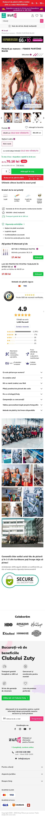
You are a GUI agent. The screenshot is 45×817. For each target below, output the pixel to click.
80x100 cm (37, 133)
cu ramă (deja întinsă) (20, 151)
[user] (32, 15)
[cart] (41, 15)
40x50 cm (16, 133)
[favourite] (36, 15)
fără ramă (7, 144)
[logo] (12, 15)
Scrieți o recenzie (22, 327)
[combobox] (21, 21)
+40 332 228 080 (22, 752)
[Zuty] (15, 741)
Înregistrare (37, 719)
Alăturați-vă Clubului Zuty (14, 698)
